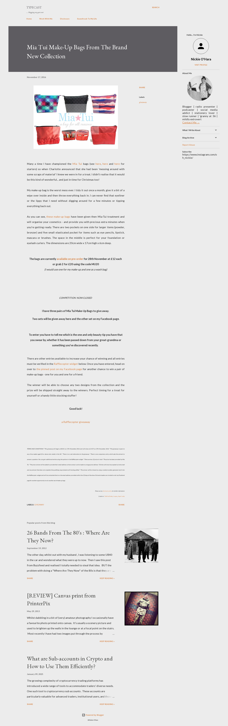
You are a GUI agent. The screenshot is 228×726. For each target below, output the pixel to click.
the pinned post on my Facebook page (59, 369)
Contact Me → (191, 122)
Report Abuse (188, 144)
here (98, 163)
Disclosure (64, 19)
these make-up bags (58, 216)
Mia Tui (77, 163)
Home (29, 19)
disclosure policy (107, 491)
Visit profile (201, 65)
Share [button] (142, 87)
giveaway (143, 102)
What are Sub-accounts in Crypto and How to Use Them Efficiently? (70, 662)
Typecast (34, 7)
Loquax (115, 496)
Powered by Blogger (94, 715)
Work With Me (45, 19)
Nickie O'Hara (201, 59)
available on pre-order (70, 258)
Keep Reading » (107, 578)
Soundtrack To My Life (87, 19)
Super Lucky (121, 496)
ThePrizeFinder (108, 496)
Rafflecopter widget (66, 363)
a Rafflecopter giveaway (75, 421)
